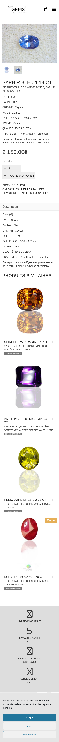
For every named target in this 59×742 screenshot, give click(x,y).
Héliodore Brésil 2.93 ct (25, 499)
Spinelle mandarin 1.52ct (25, 342)
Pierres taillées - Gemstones (23, 87)
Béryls (45, 504)
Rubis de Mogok (13, 584)
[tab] (29, 207)
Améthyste (10, 426)
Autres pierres (28, 430)
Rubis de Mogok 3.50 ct (24, 577)
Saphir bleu (28, 193)
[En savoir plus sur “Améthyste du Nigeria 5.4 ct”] (53, 419)
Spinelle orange (26, 346)
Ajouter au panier (21, 175)
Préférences (29, 734)
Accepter (29, 717)
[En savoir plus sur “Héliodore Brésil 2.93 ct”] (53, 499)
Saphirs (16, 91)
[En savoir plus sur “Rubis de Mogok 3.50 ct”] (53, 577)
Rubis (44, 581)
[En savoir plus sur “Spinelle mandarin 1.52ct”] (53, 342)
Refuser (29, 726)
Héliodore (10, 507)
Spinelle (9, 346)
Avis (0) (7, 214)
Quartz (23, 426)
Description (10, 206)
